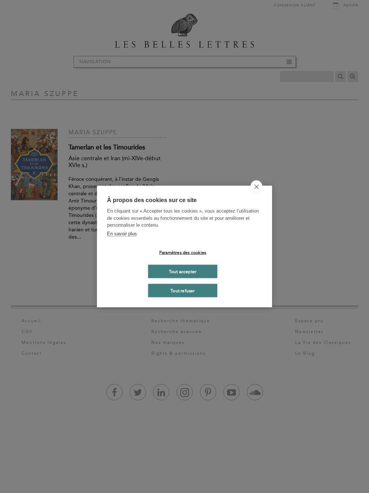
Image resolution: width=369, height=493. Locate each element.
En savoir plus (122, 233)
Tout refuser (182, 290)
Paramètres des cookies (182, 252)
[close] (256, 186)
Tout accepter (183, 271)
